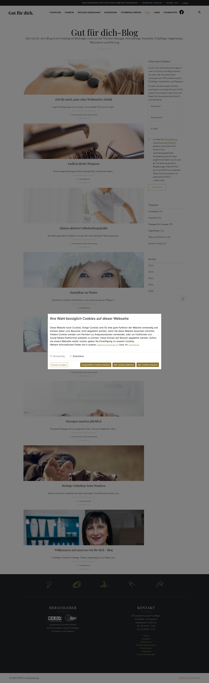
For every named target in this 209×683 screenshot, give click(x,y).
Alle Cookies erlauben (148, 365)
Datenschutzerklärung (108, 344)
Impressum (133, 344)
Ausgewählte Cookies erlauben (95, 365)
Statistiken (78, 356)
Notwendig (59, 356)
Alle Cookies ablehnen (124, 365)
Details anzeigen (59, 365)
